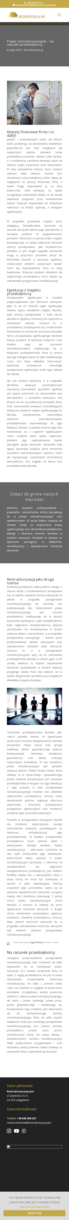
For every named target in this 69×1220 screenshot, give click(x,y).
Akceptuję (34, 1213)
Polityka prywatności (34, 1207)
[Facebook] (24, 1131)
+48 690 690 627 (34, 2)
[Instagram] (9, 1131)
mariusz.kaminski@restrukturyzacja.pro (29, 1122)
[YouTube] (16, 1131)
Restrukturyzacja (33, 50)
